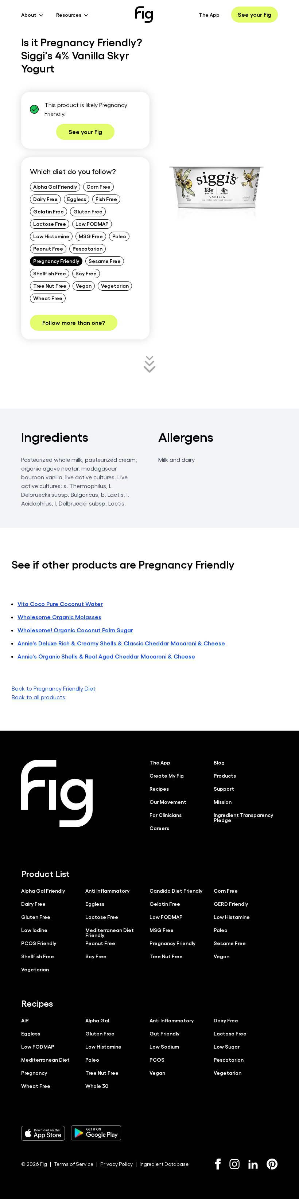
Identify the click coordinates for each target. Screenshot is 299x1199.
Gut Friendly (164, 1033)
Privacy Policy (116, 1164)
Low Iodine (34, 929)
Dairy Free (45, 199)
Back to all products (38, 696)
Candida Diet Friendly (176, 890)
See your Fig (254, 14)
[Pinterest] (272, 1164)
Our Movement (168, 801)
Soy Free (86, 273)
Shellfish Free (49, 273)
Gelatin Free (48, 211)
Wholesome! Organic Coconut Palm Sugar (75, 629)
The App (209, 14)
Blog (219, 762)
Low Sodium (164, 1046)
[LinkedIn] (253, 1164)
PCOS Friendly (38, 943)
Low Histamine (51, 236)
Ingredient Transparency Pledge (243, 817)
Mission (223, 801)
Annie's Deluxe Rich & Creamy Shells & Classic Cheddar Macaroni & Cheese (121, 643)
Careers (159, 827)
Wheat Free (47, 298)
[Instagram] (234, 1164)
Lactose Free (49, 224)
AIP (25, 1020)
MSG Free (91, 236)
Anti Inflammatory (107, 890)
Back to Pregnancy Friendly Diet (54, 688)
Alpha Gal (97, 1020)
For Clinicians (166, 814)
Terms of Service (73, 1164)
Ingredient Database (164, 1164)
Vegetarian (115, 285)
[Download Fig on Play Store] (96, 1133)
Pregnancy (34, 1072)
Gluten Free (87, 211)
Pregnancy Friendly (56, 261)
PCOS (157, 1059)
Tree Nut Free (49, 285)
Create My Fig (167, 775)
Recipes (159, 788)
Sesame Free (105, 261)
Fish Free (106, 199)
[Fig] (144, 14)
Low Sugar (227, 1046)
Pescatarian (87, 248)
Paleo (119, 236)
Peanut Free (48, 248)
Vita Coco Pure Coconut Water (60, 603)
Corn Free (98, 186)
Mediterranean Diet (45, 1059)
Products (225, 775)
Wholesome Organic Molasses (59, 616)
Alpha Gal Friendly (55, 186)
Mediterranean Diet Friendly (109, 932)
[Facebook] (218, 1164)
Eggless (76, 199)
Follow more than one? (73, 322)
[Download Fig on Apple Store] (43, 1133)
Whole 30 (96, 1085)
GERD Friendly (231, 903)
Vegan (84, 285)
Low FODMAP (92, 224)
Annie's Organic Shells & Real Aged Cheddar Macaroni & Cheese (106, 656)
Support (224, 788)
